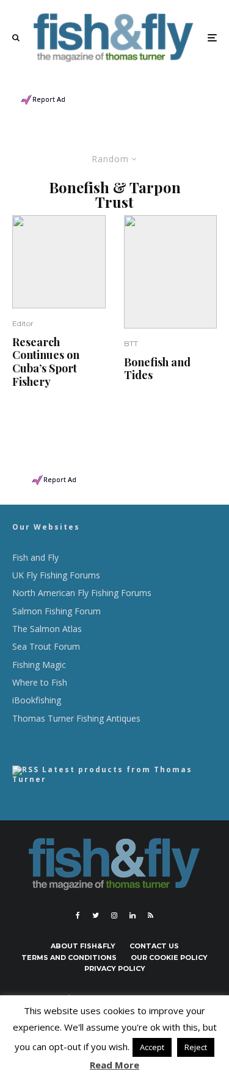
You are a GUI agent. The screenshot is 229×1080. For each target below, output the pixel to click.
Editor (23, 323)
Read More (114, 1065)
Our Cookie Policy (169, 957)
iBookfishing (36, 700)
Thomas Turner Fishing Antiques (76, 718)
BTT (131, 343)
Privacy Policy (114, 968)
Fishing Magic (39, 664)
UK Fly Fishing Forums (56, 575)
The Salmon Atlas (47, 628)
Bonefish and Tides (157, 369)
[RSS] (150, 915)
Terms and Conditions (69, 957)
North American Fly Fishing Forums (81, 593)
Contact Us (154, 946)
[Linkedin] (132, 915)
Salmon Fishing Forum (56, 611)
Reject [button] (195, 1047)
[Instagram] (114, 915)
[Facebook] (78, 915)
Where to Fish (39, 682)
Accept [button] (152, 1047)
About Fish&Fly (83, 946)
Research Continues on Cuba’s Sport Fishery (45, 362)
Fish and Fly (35, 557)
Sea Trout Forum (46, 646)
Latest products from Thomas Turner (102, 774)
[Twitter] (95, 915)
